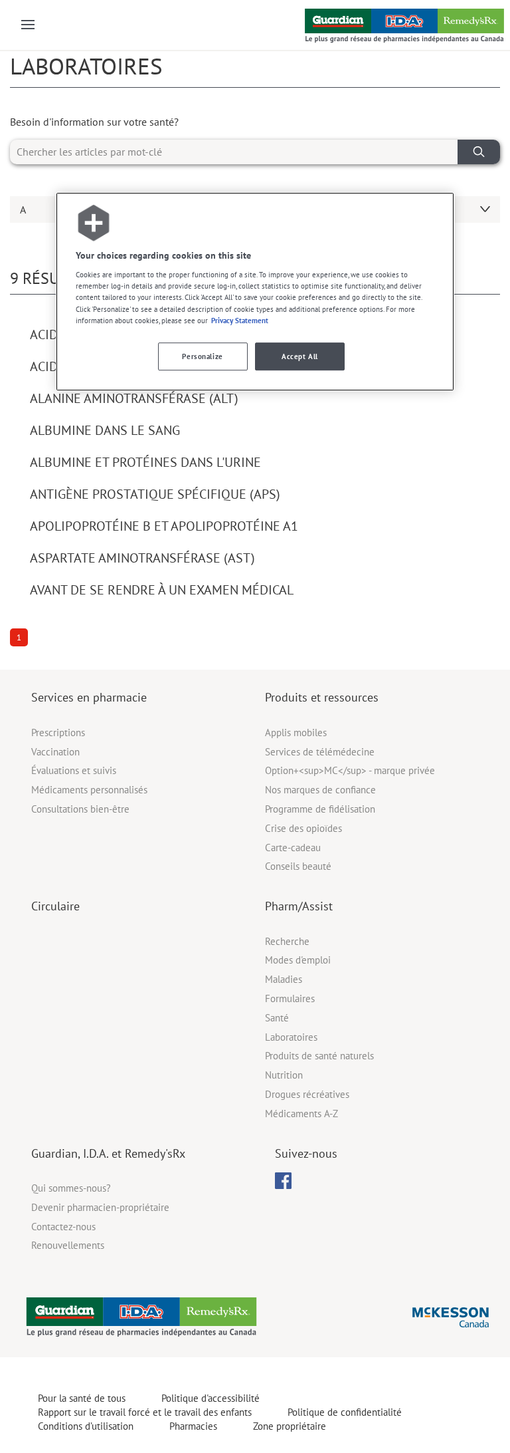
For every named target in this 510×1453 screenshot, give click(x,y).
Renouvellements (67, 1245)
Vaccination (55, 751)
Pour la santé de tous (82, 1398)
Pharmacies (193, 1426)
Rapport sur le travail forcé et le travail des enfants (145, 1412)
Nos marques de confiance (320, 789)
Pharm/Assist (299, 906)
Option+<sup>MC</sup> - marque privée (350, 770)
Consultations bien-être (80, 809)
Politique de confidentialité (345, 1412)
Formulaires (290, 998)
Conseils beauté (298, 866)
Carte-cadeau (293, 847)
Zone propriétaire (289, 1426)
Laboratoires (291, 1037)
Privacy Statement (239, 320)
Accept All (300, 356)
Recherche (287, 941)
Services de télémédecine (320, 751)
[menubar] (283, 1181)
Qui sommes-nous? (71, 1188)
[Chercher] (479, 152)
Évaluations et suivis (73, 770)
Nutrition (284, 1075)
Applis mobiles (296, 732)
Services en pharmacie (89, 697)
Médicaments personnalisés (89, 789)
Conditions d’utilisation (85, 1426)
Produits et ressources (322, 697)
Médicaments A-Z (301, 1113)
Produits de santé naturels (319, 1055)
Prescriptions (58, 732)
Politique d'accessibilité (210, 1398)
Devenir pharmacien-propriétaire (100, 1207)
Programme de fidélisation (320, 809)
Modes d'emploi (298, 960)
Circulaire (55, 906)
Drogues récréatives (307, 1094)
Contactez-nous (63, 1226)
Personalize (202, 356)
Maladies (283, 979)
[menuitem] (283, 1180)
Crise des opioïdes (303, 828)
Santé (277, 1017)
